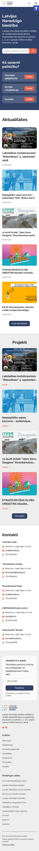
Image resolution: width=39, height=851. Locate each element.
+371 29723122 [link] (11, 598)
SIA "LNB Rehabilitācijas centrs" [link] (14, 781)
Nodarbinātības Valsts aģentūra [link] (14, 811)
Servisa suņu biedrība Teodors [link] (14, 794)
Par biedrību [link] (7, 762)
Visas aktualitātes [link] (19, 323)
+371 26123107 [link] (11, 554)
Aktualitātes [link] (7, 754)
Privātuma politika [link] (8, 845)
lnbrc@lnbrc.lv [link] (10, 616)
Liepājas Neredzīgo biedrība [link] (13, 785)
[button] (30, 3)
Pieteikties (19, 688)
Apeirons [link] (5, 820)
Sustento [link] (5, 824)
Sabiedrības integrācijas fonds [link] (14, 803)
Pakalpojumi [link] (7, 758)
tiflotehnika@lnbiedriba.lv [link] (15, 572)
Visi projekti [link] (19, 516)
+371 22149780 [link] (11, 642)
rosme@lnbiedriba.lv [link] (13, 638)
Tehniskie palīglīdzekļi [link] (10, 749)
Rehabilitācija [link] (7, 745)
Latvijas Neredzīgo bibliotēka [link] (13, 798)
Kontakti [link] (5, 767)
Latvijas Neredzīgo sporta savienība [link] (16, 790)
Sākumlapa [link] (6, 741)
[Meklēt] (33, 51)
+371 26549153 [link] (11, 576)
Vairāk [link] (5, 385)
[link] (36, 8)
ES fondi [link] (5, 815)
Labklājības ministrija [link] (10, 807)
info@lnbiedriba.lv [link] (12, 550)
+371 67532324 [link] (11, 620)
